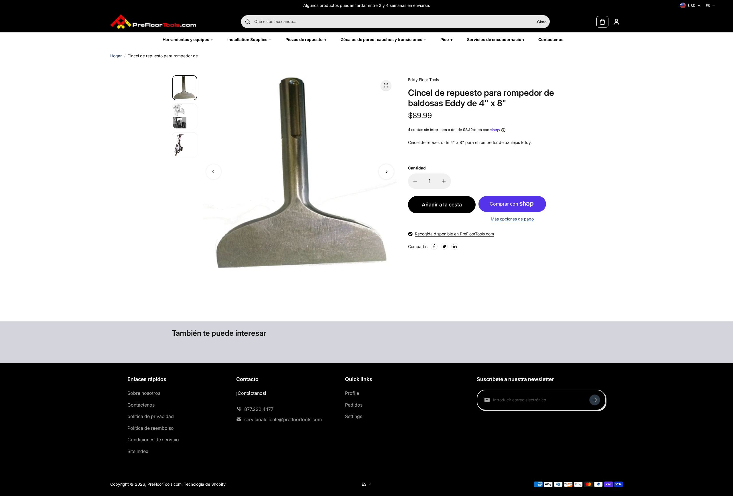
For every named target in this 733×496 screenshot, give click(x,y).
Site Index (137, 451)
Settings (353, 416)
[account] (616, 22)
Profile (352, 393)
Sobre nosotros (143, 393)
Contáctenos (141, 405)
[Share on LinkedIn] (454, 246)
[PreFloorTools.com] (153, 21)
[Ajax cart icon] (602, 22)
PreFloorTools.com (164, 484)
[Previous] (213, 171)
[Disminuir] (415, 181)
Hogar (116, 55)
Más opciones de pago (512, 218)
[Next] (386, 171)
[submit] (594, 400)
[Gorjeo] (444, 246)
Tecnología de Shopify (205, 484)
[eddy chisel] (386, 85)
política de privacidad (150, 416)
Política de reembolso (150, 428)
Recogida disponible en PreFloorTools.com (454, 233)
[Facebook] (434, 246)
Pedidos (353, 405)
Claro (542, 21)
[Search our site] (247, 21)
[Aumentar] (444, 181)
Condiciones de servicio (153, 439)
